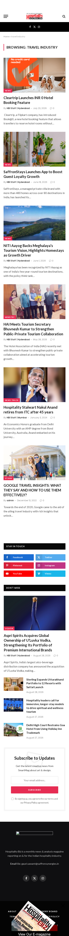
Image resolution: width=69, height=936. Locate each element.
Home (7, 36)
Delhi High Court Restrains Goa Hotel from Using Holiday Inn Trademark (45, 728)
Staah (8, 478)
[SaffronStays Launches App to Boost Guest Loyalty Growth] (34, 149)
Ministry (10, 317)
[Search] (63, 16)
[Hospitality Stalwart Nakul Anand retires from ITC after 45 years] (34, 384)
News (8, 90)
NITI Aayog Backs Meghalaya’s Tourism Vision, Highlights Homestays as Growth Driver (34, 250)
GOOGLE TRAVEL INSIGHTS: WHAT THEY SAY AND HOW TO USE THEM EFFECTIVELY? (32, 490)
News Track (11, 400)
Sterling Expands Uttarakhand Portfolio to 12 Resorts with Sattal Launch (45, 683)
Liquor (9, 628)
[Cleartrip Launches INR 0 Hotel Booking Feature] (34, 75)
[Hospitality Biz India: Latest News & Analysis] (34, 16)
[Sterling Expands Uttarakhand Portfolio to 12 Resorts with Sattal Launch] (13, 684)
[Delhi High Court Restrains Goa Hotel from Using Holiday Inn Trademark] (13, 729)
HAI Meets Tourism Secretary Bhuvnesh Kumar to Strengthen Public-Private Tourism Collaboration (33, 329)
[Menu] (6, 16)
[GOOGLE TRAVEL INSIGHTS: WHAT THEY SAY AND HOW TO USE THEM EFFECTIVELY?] (34, 462)
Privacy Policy (30, 802)
